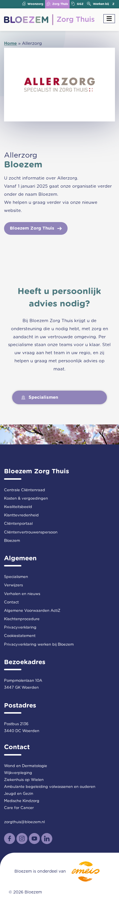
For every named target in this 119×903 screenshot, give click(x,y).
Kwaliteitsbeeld (18, 507)
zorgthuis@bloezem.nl (24, 822)
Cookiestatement (20, 636)
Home (10, 43)
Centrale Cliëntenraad (24, 490)
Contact (11, 602)
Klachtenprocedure (22, 619)
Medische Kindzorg (21, 801)
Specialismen (16, 577)
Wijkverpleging (18, 773)
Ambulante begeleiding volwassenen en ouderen (49, 787)
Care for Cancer (19, 808)
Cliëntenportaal (18, 524)
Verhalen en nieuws (22, 594)
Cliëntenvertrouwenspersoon (30, 532)
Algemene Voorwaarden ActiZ (32, 611)
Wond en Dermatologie (25, 766)
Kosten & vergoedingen (26, 499)
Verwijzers (13, 585)
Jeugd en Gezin (18, 794)
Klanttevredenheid (21, 515)
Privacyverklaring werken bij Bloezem (39, 645)
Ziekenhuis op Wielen (24, 780)
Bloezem (12, 541)
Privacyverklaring (20, 627)
